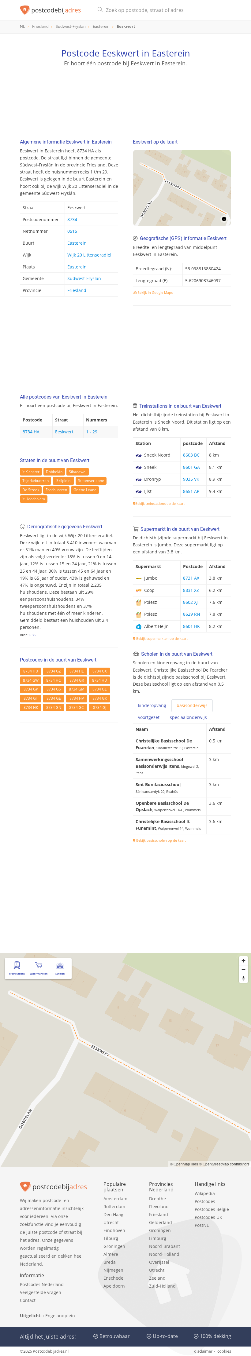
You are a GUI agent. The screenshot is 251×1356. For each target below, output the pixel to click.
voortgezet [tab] (148, 717)
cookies (224, 1351)
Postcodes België (212, 1209)
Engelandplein (60, 1315)
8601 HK (191, 626)
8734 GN (53, 707)
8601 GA (191, 467)
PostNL (202, 1225)
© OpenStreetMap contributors (224, 1163)
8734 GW (31, 680)
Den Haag (113, 1214)
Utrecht (111, 1222)
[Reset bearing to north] (243, 978)
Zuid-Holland (162, 1286)
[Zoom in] (243, 960)
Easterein (77, 243)
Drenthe (157, 1198)
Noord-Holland (164, 1254)
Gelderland (160, 1222)
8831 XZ (191, 590)
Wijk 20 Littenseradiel (89, 255)
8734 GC (76, 707)
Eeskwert (64, 432)
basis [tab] (192, 705)
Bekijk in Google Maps (155, 292)
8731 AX (191, 578)
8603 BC (191, 455)
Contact (28, 1300)
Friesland (76, 290)
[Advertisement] (125, 96)
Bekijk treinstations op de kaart (160, 503)
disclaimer (203, 1351)
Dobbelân (54, 471)
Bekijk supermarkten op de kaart (161, 638)
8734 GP (31, 689)
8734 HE (76, 671)
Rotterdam (114, 1206)
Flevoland (159, 1206)
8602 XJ (190, 602)
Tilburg (110, 1238)
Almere (110, 1254)
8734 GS (54, 689)
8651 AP (191, 491)
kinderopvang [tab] (152, 705)
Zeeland (157, 1278)
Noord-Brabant (164, 1246)
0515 (72, 231)
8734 (72, 219)
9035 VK (191, 479)
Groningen (114, 1246)
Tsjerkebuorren (35, 480)
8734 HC (53, 680)
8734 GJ (99, 707)
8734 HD (99, 680)
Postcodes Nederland (42, 1284)
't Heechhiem (33, 498)
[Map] (182, 188)
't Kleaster (30, 471)
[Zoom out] (243, 969)
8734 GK (99, 698)
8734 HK (31, 707)
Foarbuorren (56, 489)
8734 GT (31, 698)
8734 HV (76, 698)
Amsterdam (115, 1198)
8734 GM (76, 689)
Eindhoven (114, 1230)
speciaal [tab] (188, 717)
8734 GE (54, 698)
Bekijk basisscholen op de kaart (160, 840)
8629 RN (191, 614)
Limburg (157, 1238)
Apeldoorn (114, 1286)
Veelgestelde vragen (40, 1292)
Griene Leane (84, 489)
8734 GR (76, 680)
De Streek (30, 489)
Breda (109, 1262)
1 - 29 (91, 432)
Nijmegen (113, 1270)
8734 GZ (54, 671)
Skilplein (63, 480)
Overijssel (159, 1262)
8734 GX (99, 671)
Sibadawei (77, 471)
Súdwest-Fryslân (84, 278)
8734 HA (31, 432)
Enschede (113, 1278)
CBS (32, 634)
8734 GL (99, 689)
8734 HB (30, 671)
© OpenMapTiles (184, 1163)
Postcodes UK (208, 1217)
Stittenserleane (91, 480)
